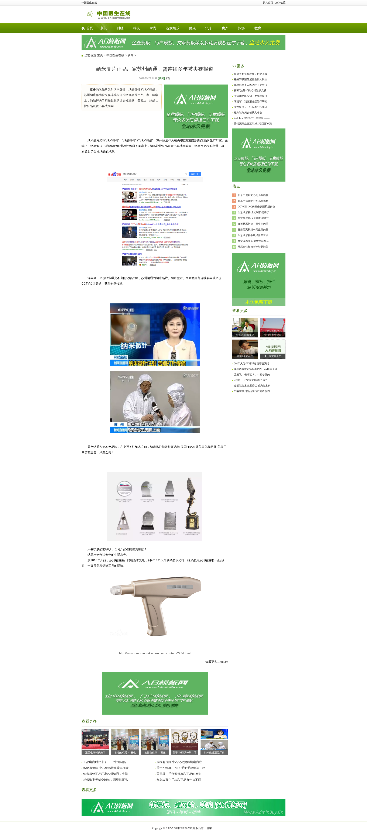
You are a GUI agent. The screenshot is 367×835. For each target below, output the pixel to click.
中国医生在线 (115, 55)
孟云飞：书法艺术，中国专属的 (252, 374)
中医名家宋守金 (245, 334)
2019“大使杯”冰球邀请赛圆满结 (251, 363)
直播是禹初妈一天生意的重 (253, 223)
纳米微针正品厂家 (214, 752)
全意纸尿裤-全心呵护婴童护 (253, 212)
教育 (257, 28)
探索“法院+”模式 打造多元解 (250, 90)
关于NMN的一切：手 (185, 752)
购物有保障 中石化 (125, 752)
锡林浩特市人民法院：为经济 (250, 84)
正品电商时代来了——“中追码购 (104, 762)
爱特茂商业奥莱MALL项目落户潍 (253, 123)
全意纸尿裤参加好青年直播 (253, 235)
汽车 (208, 28)
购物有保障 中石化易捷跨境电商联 (179, 762)
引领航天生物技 (273, 334)
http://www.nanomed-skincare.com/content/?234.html (155, 653)
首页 (89, 28)
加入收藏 (280, 2)
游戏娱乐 (172, 28)
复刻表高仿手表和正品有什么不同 (179, 779)
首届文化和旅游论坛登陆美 (253, 246)
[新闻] (161, 78)
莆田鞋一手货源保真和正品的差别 (179, 774)
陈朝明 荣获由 (245, 356)
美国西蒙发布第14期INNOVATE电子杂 (255, 369)
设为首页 (268, 2)
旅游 (241, 28)
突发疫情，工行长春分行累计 (250, 107)
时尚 (153, 28)
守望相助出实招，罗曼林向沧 (250, 96)
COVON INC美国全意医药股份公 (256, 206)
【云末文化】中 (273, 356)
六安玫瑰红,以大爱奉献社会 (253, 241)
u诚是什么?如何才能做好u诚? (250, 380)
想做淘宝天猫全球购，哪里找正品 (105, 779)
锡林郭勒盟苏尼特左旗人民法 (250, 79)
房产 (225, 28)
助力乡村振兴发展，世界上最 (250, 73)
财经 (120, 28)
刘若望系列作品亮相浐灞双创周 (252, 391)
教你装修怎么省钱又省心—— (250, 112)
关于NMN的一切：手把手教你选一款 (181, 768)
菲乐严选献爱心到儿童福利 (253, 195)
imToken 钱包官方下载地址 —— (252, 118)
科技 (136, 28)
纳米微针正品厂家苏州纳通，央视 (105, 774)
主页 (100, 55)
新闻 (103, 28)
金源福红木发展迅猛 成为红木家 (252, 385)
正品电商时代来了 (95, 752)
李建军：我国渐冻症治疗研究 (250, 101)
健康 (192, 28)
